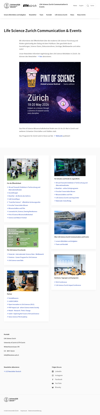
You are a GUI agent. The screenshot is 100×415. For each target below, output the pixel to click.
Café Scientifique (14, 199)
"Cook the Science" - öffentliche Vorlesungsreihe (24, 202)
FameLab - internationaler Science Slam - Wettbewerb (26, 254)
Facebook (58, 379)
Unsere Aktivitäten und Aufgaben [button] (15, 15)
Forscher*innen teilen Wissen (18, 205)
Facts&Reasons (13, 298)
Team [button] (41, 15)
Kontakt (49, 15)
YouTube (58, 383)
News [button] (72, 15)
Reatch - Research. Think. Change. (20, 311)
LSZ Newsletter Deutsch (13, 371)
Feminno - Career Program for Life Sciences (23, 257)
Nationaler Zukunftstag (63, 201)
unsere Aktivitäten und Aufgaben (66, 241)
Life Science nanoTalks (16, 260)
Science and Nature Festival (18, 218)
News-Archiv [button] (81, 15)
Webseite (59, 136)
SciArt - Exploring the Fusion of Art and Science (24, 314)
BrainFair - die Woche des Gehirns (20, 196)
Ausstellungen (13, 193)
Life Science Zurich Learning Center (67, 198)
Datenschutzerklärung (34, 411)
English (81, 6)
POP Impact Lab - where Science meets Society (24, 308)
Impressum (24, 411)
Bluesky (58, 387)
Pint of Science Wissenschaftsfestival (21, 215)
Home (75, 6)
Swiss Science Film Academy (18, 317)
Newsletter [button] (32, 15)
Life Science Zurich (61, 15)
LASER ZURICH (13, 301)
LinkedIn (58, 371)
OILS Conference (61, 282)
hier (40, 56)
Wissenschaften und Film (17, 208)
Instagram (59, 375)
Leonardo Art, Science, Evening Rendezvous (23, 211)
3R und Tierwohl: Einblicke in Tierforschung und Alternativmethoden (24, 188)
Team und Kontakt (62, 244)
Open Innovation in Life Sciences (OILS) (21, 304)
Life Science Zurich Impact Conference (68, 285)
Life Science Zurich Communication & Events (53, 5)
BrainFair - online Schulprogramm (67, 188)
